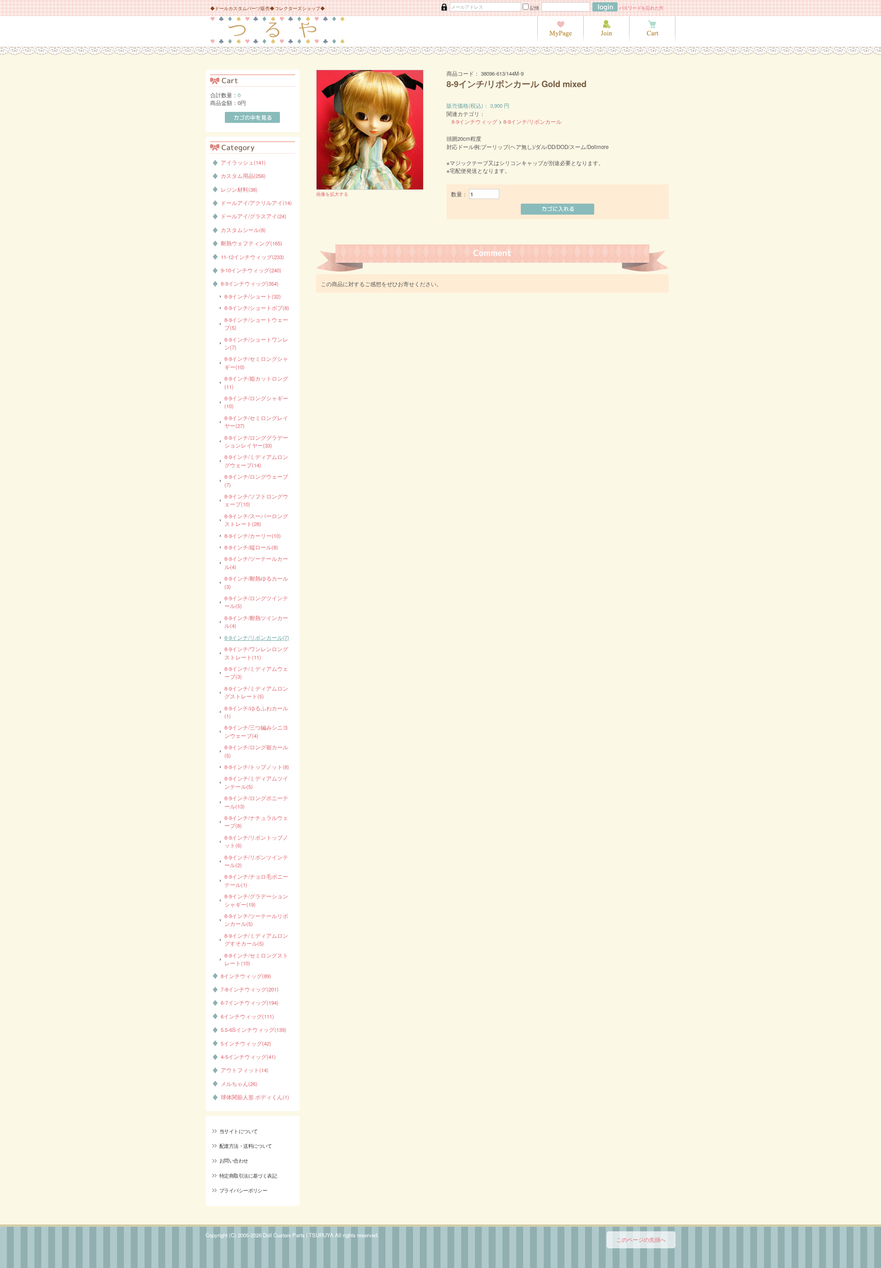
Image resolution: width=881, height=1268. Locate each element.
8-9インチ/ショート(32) (252, 296)
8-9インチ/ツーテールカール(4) (256, 562)
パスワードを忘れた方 (641, 7)
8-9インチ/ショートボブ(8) (256, 307)
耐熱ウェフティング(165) (251, 243)
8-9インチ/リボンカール (532, 121)
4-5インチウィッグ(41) (248, 1056)
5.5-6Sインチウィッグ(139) (253, 1029)
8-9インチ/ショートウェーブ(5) (256, 323)
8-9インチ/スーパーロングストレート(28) (256, 519)
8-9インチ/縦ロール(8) (251, 547)
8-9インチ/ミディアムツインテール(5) (256, 782)
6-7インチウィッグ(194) (250, 1002)
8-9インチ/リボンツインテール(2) (256, 861)
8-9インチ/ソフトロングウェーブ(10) (256, 500)
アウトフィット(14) (244, 1070)
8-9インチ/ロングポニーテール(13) (256, 801)
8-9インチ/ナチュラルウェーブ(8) (256, 821)
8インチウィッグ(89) (246, 976)
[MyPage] (560, 41)
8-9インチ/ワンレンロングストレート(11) (256, 652)
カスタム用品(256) (243, 175)
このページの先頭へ (641, 1239)
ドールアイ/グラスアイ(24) (253, 216)
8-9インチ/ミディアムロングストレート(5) (256, 692)
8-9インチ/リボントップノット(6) (256, 841)
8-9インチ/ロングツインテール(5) (256, 601)
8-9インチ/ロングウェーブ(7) (256, 480)
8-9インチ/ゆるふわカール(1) (256, 712)
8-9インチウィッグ (474, 121)
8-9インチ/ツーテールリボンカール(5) (256, 919)
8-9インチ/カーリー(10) (252, 535)
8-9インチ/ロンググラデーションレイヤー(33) (256, 441)
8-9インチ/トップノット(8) (256, 766)
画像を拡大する (332, 193)
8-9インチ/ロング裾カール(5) (256, 751)
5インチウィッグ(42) (246, 1043)
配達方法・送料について (245, 1145)
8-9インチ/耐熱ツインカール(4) (256, 621)
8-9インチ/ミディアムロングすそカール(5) (256, 939)
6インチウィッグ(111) (247, 1016)
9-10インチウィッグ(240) (251, 270)
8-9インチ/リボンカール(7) (256, 637)
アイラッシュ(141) (243, 162)
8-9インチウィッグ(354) (250, 283)
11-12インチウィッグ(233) (252, 256)
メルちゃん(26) (239, 1083)
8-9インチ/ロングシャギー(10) (256, 402)
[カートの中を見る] (652, 41)
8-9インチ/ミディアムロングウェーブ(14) (256, 460)
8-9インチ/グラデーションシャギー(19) (256, 900)
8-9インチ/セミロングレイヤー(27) (256, 421)
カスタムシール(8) (243, 229)
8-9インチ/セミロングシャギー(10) (256, 362)
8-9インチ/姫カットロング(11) (256, 382)
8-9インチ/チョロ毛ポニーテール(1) (256, 880)
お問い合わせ (233, 1160)
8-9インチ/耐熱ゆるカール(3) (256, 582)
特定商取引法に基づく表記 (248, 1175)
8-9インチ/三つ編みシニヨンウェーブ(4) (256, 731)
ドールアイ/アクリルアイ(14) (256, 202)
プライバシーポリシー (243, 1190)
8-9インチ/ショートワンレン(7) (256, 343)
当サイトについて (238, 1131)
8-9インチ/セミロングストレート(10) (256, 959)
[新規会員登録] (606, 41)
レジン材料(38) (239, 189)
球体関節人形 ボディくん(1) (255, 1097)
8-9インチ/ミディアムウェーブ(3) (256, 672)
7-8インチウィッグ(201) (250, 989)
